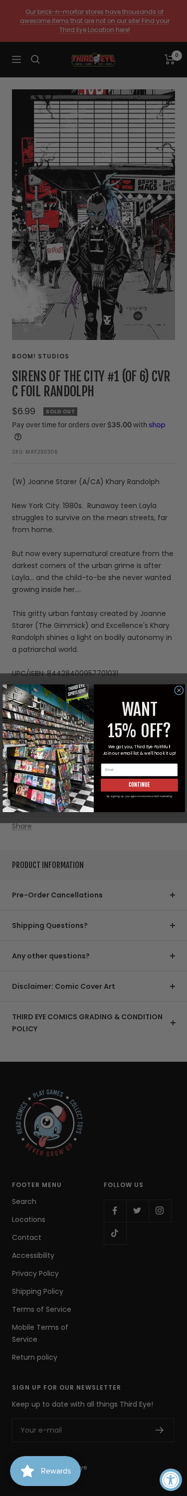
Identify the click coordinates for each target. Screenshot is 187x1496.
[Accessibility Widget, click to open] (171, 1480)
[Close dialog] (179, 690)
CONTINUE (139, 785)
